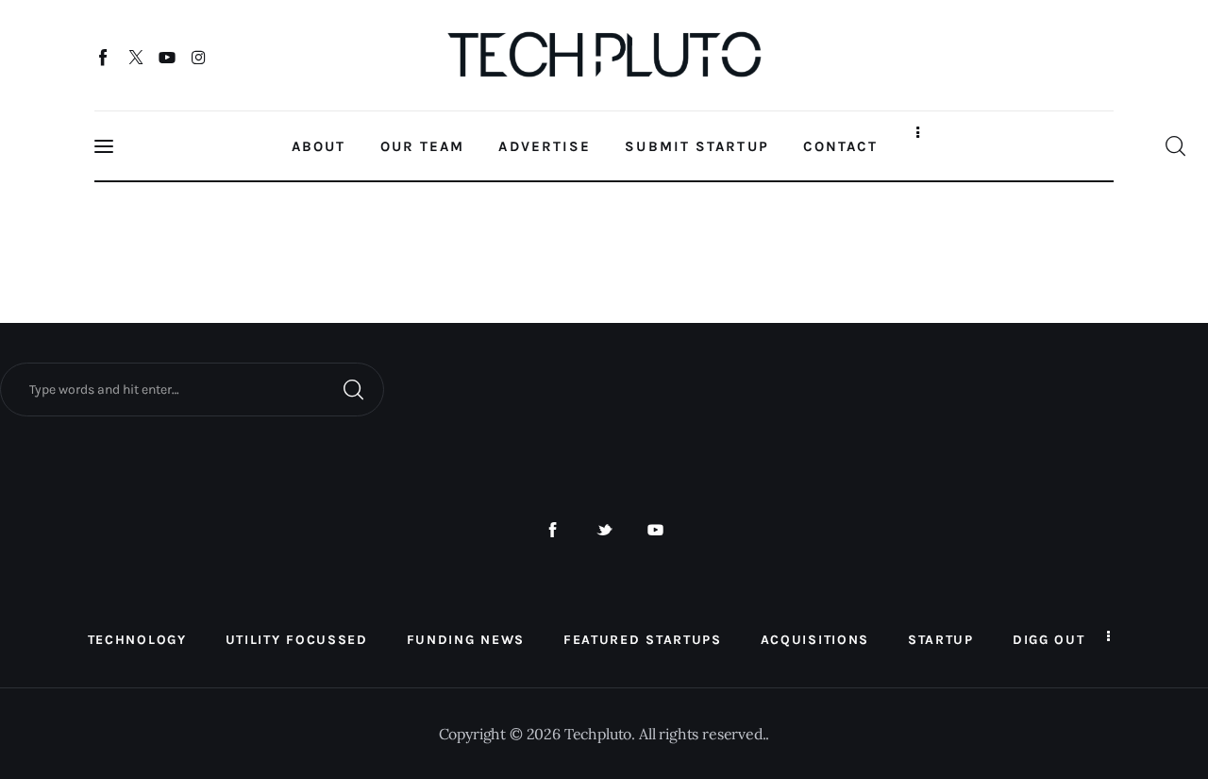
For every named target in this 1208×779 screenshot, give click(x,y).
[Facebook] (104, 56)
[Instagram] (199, 56)
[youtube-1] (655, 530)
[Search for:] (192, 388)
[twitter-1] (604, 530)
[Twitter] (135, 56)
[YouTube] (167, 56)
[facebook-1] (553, 530)
